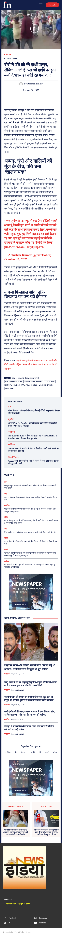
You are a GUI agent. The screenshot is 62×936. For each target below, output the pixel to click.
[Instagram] (35, 918)
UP (9, 407)
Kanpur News (50, 381)
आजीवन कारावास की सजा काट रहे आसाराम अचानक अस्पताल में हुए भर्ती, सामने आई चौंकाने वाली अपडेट (15, 832)
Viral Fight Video (46, 385)
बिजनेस (44, 475)
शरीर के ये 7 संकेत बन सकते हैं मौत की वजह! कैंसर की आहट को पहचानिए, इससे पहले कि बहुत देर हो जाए (46, 832)
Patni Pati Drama (11, 385)
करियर (39, 472)
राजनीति (42, 477)
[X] (24, 98)
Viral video (9, 388)
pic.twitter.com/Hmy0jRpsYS (24, 247)
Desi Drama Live (18, 378)
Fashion (26, 467)
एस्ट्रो (30, 472)
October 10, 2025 (16, 259)
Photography (19, 469)
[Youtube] (35, 923)
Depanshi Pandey (35, 84)
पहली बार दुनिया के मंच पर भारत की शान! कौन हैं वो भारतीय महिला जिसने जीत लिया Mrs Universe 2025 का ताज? (30, 364)
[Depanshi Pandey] (21, 84)
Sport (41, 469)
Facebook (12, 918)
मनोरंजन (8, 54)
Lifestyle (45, 467)
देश (37, 475)
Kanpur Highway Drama (33, 381)
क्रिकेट (11, 419)
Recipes (32, 469)
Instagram (43, 918)
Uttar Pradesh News (29, 385)
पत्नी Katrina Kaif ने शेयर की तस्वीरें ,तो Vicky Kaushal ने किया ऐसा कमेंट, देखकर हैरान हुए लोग (32, 437)
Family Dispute (32, 378)
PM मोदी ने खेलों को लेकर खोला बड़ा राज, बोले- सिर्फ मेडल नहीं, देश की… (31, 532)
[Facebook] (18, 98)
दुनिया (30, 475)
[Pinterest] (31, 98)
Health (35, 467)
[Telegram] (44, 98)
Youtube (42, 923)
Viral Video (13, 457)
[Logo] (7, 4)
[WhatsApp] (38, 98)
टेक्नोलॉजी (20, 475)
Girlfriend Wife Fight (13, 381)
